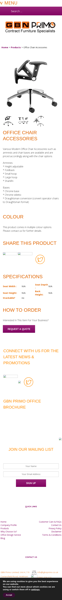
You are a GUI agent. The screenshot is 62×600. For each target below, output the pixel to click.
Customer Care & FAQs (50, 521)
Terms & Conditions (51, 534)
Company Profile (9, 525)
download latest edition (26, 414)
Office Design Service (11, 534)
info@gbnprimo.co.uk (47, 572)
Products (16, 47)
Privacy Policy (55, 528)
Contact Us (56, 525)
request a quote (19, 329)
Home (5, 47)
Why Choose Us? (9, 531)
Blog (3, 538)
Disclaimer (56, 531)
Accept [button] (9, 595)
